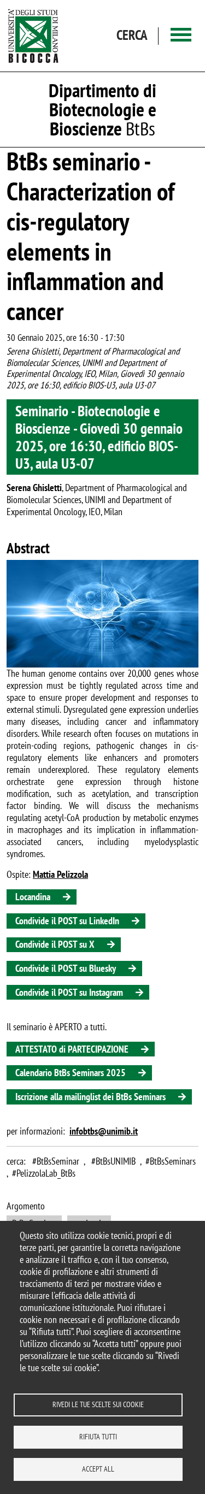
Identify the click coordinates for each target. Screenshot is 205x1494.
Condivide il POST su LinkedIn (67, 920)
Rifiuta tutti (98, 1437)
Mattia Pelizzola (60, 874)
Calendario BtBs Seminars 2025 (70, 1072)
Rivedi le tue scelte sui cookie (98, 1404)
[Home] (33, 35)
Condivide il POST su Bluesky (65, 968)
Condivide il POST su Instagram (69, 992)
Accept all (98, 1469)
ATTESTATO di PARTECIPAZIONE (71, 1049)
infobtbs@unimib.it (103, 1131)
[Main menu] (180, 35)
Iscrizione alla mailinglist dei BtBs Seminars (90, 1096)
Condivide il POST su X (55, 944)
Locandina (32, 896)
